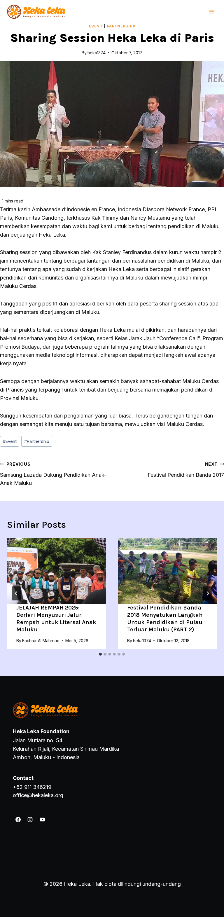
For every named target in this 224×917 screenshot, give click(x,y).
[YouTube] (42, 819)
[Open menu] (211, 11)
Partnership (121, 26)
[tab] (100, 654)
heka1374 (142, 640)
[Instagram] (30, 819)
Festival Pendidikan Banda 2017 (186, 470)
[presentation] (56, 571)
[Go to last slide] (16, 593)
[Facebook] (18, 819)
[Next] (207, 593)
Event (96, 26)
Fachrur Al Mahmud (41, 640)
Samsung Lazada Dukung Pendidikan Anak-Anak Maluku (53, 474)
